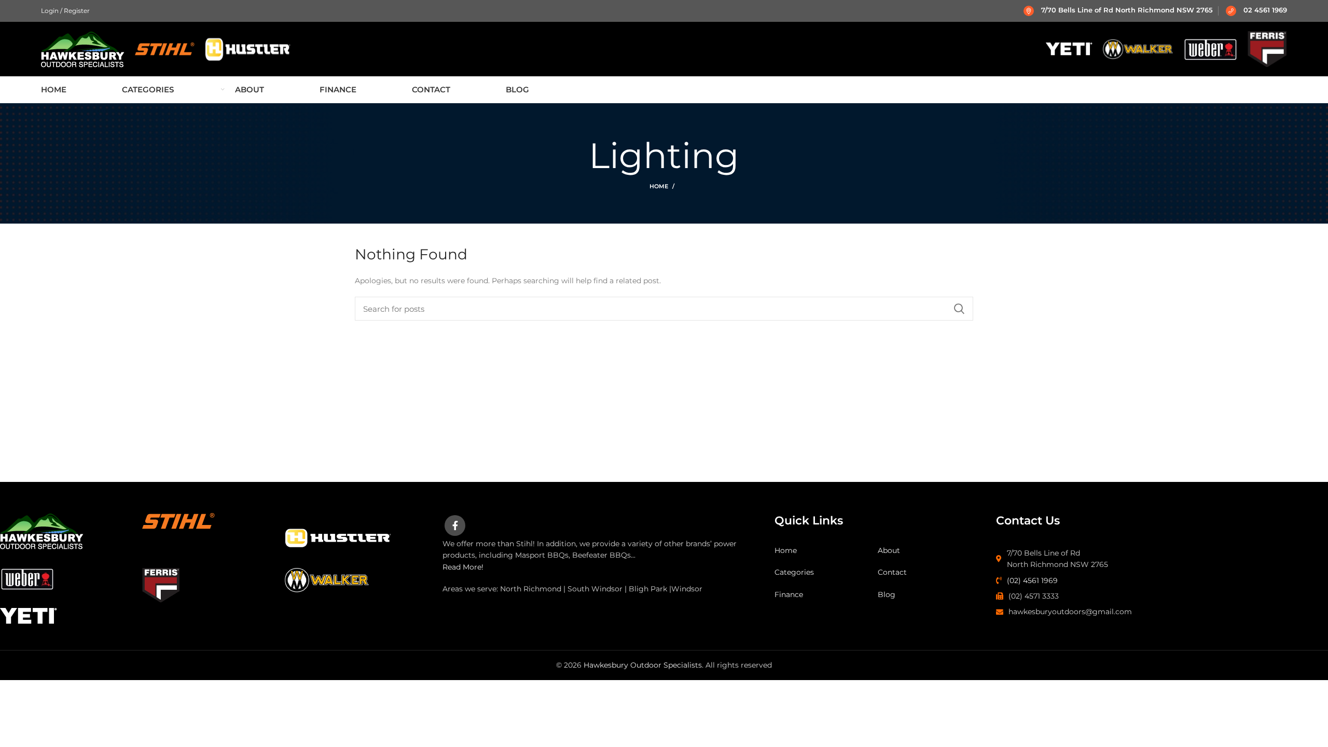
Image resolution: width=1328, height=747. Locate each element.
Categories (794, 572)
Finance (788, 594)
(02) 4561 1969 (1032, 580)
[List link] (1154, 559)
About (889, 550)
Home (658, 186)
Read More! (462, 567)
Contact (892, 572)
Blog (886, 594)
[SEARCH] (959, 309)
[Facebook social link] (455, 525)
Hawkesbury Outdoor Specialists (643, 665)
